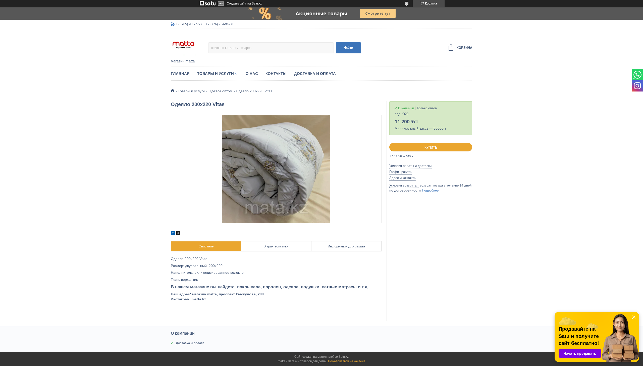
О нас (252, 73)
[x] (178, 234)
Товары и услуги (215, 73)
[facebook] (173, 234)
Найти (348, 48)
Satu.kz (344, 356)
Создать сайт (236, 3)
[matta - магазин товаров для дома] (189, 44)
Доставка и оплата (315, 73)
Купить (430, 147)
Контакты (276, 73)
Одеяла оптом (220, 91)
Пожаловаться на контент (346, 361)
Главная (180, 73)
